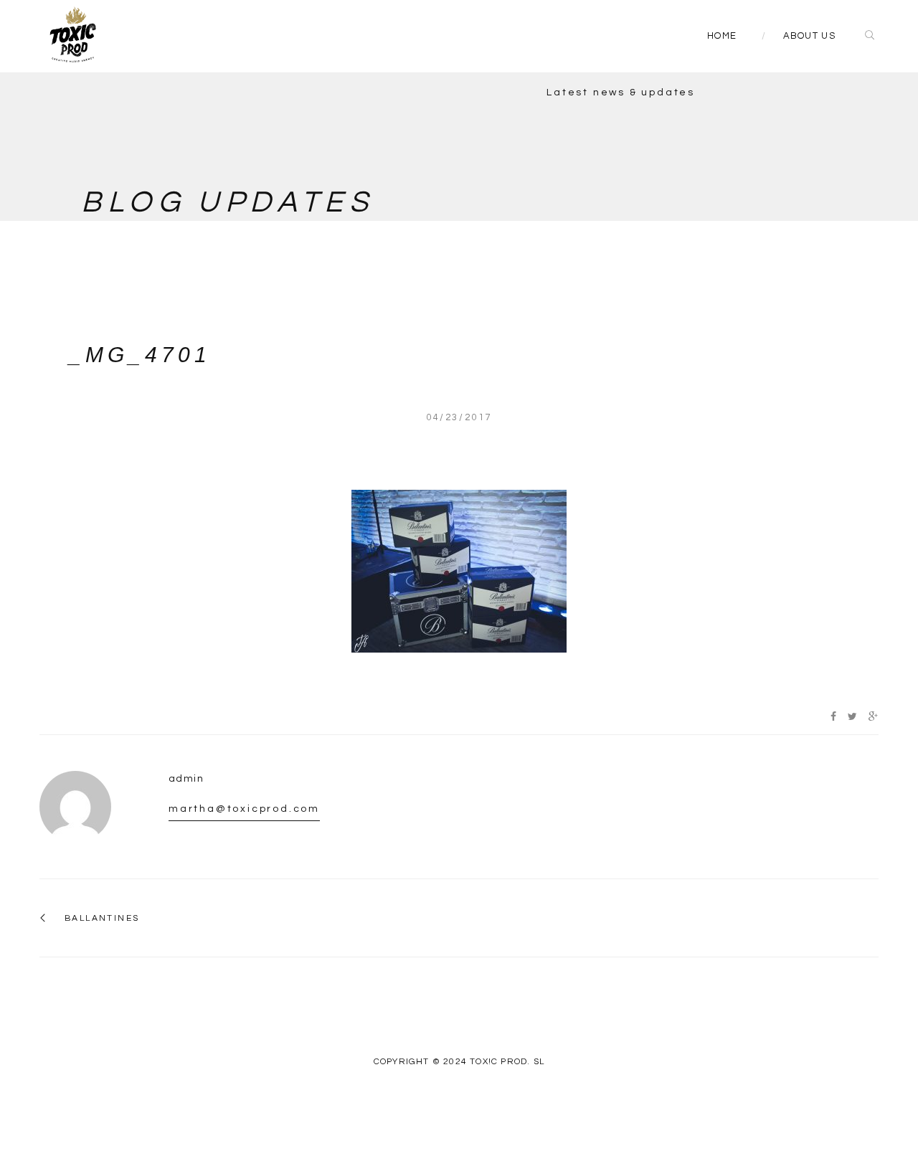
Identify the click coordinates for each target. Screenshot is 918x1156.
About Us (809, 36)
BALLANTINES (102, 918)
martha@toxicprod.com (244, 809)
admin (186, 779)
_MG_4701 (140, 354)
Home (722, 36)
